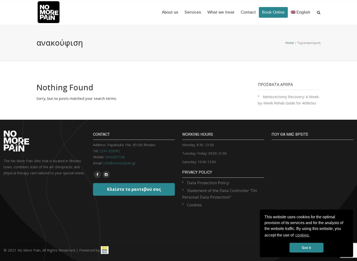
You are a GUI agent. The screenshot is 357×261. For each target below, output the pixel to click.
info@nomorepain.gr (119, 163)
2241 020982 (110, 151)
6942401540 (115, 157)
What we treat (220, 12)
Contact (248, 12)
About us (170, 12)
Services (193, 12)
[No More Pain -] (48, 5)
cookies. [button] (302, 235)
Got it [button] (306, 248)
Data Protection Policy (208, 182)
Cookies (194, 205)
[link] (105, 250)
